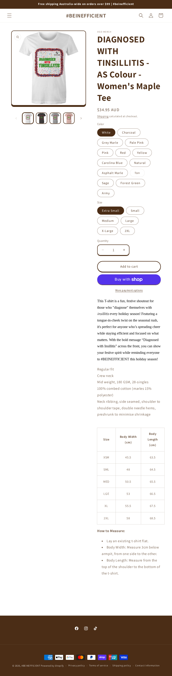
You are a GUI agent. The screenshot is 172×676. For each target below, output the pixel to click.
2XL (127, 231)
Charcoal (129, 132)
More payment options (129, 290)
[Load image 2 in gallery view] (41, 118)
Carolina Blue (112, 163)
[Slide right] (81, 118)
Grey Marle (110, 143)
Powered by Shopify (52, 665)
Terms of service (98, 665)
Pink (105, 153)
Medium (108, 221)
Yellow (142, 153)
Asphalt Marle (112, 173)
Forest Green (130, 183)
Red (123, 153)
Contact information (147, 665)
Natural (140, 163)
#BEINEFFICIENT (31, 665)
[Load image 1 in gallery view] (28, 118)
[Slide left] (16, 118)
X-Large (107, 231)
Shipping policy (121, 665)
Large (129, 221)
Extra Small (110, 211)
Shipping (103, 116)
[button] (9, 15)
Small (135, 211)
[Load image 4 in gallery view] (69, 118)
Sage (105, 183)
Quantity (102, 241)
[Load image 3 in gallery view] (55, 118)
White (106, 132)
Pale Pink (137, 143)
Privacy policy (76, 665)
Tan (140, 174)
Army (106, 193)
